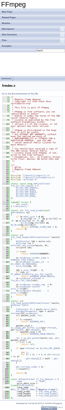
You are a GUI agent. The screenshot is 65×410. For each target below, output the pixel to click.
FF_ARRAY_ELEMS (19, 274)
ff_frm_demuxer (45, 379)
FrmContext (19, 206)
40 (5, 204)
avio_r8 (28, 270)
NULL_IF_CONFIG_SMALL (23, 389)
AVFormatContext (40, 237)
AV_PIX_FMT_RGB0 (25, 190)
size (56, 354)
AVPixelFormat (42, 184)
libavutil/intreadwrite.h (39, 177)
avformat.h (30, 179)
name (19, 381)
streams (16, 313)
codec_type (40, 258)
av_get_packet (32, 338)
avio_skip (21, 266)
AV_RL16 (25, 223)
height (37, 291)
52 (5, 235)
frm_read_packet (20, 303)
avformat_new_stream (23, 245)
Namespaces (8, 29)
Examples (7, 46)
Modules (6, 23)
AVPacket (16, 305)
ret (39, 315)
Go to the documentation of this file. (20, 93)
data (34, 358)
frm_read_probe (33, 210)
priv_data (50, 309)
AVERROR (34, 253)
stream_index (29, 367)
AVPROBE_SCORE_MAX (40, 227)
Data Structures (9, 34)
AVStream (21, 243)
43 (5, 210)
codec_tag (39, 284)
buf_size (30, 216)
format (37, 278)
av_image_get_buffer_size (26, 328)
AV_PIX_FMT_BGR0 (25, 194)
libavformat (6, 78)
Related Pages (9, 17)
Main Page (7, 12)
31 (5, 184)
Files (4, 40)
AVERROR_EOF (37, 321)
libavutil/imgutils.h (36, 175)
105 (5, 379)
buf (27, 219)
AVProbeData (18, 212)
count (24, 204)
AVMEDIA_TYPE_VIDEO (22, 260)
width (37, 286)
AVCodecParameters (26, 311)
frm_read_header (20, 237)
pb (48, 241)
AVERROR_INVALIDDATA (42, 276)
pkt (25, 305)
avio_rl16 (16, 288)
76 (5, 301)
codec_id (39, 262)
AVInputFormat (26, 379)
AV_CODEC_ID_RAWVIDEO (23, 264)
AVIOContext (23, 241)
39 (5, 202)
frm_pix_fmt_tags (21, 186)
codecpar (26, 258)
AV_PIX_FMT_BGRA (25, 196)
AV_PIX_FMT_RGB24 (26, 192)
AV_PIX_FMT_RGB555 (26, 188)
